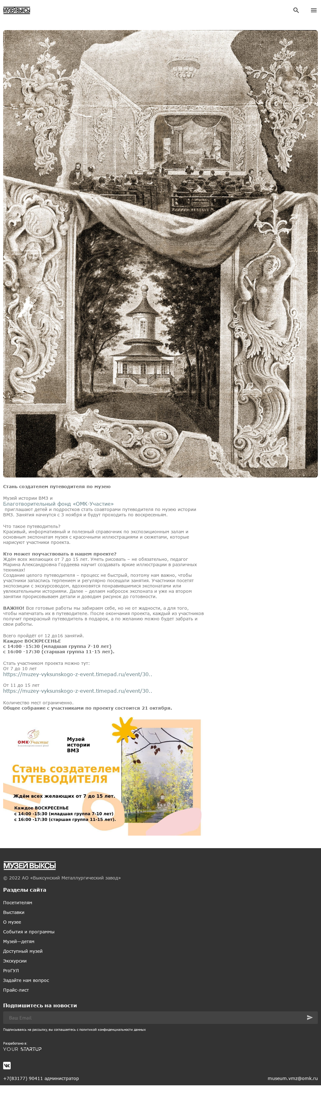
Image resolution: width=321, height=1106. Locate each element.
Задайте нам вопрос (26, 980)
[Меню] (314, 10)
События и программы (29, 931)
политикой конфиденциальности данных (112, 1029)
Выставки (13, 912)
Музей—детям (18, 941)
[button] (310, 1017)
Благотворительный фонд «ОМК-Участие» (58, 504)
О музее (12, 922)
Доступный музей (23, 951)
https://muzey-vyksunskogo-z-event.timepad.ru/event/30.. (77, 674)
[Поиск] (296, 10)
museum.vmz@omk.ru (293, 1078)
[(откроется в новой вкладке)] (160, 1049)
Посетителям (17, 902)
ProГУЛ (11, 970)
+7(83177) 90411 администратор (41, 1078)
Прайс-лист (16, 990)
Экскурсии (15, 960)
